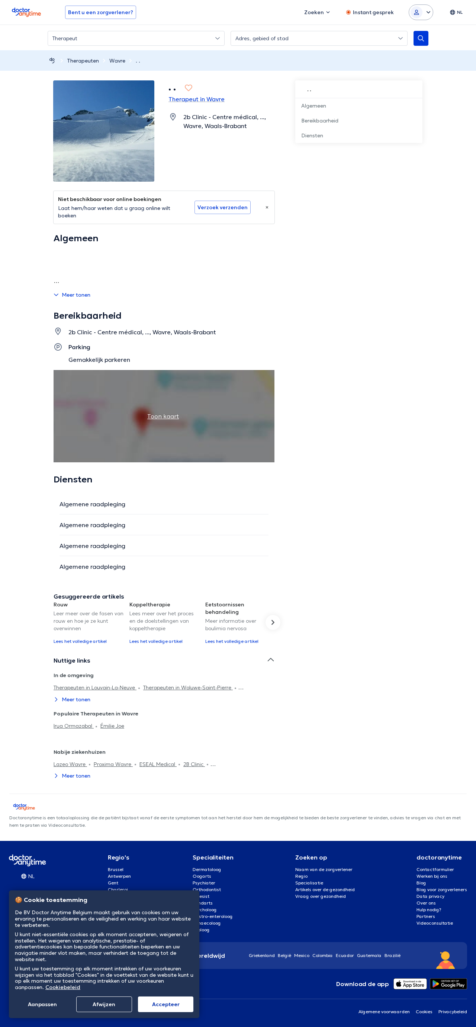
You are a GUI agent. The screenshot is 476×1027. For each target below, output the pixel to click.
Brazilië (393, 955)
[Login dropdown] (421, 12)
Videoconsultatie (434, 923)
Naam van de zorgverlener (324, 869)
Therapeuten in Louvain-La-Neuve (95, 687)
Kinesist (201, 896)
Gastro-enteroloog (213, 916)
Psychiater (204, 883)
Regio (301, 876)
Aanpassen (42, 1004)
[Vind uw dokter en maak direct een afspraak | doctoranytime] (52, 60)
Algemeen (313, 105)
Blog (421, 883)
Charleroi (118, 889)
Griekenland (262, 955)
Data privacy (430, 896)
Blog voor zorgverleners (441, 889)
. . (138, 60)
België (284, 955)
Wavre (117, 60)
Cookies (424, 1011)
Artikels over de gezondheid (325, 889)
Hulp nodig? (428, 909)
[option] (88, 622)
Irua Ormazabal (74, 726)
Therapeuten (83, 60)
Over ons (426, 903)
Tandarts (203, 903)
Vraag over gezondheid (320, 896)
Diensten (312, 135)
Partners (425, 916)
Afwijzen (104, 1004)
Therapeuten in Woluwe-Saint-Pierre (188, 687)
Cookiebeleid (62, 987)
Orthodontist (207, 889)
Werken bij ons (431, 876)
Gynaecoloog (207, 923)
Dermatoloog (207, 869)
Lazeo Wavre (70, 764)
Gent (113, 883)
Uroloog (201, 929)
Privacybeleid (452, 1011)
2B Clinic (194, 764)
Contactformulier (435, 869)
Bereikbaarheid (319, 120)
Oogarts (202, 876)
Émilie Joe (112, 726)
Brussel (115, 869)
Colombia (322, 955)
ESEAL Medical (158, 764)
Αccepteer (166, 1004)
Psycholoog (205, 909)
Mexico (301, 955)
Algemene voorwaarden (384, 1011)
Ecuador (345, 955)
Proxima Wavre (113, 764)
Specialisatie (309, 883)
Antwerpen (119, 876)
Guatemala (369, 955)
